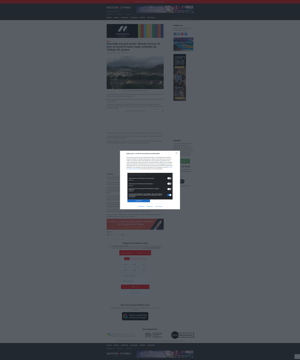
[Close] (177, 153)
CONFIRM (139, 200)
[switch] (169, 178)
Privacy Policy (158, 206)
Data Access (150, 206)
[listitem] (150, 175)
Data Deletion (141, 206)
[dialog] (150, 180)
